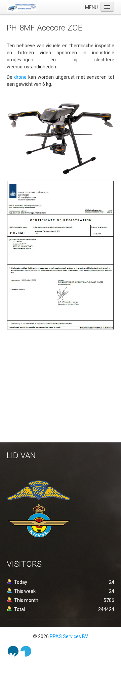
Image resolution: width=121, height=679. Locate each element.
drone (21, 77)
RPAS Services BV (69, 636)
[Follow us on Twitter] (26, 651)
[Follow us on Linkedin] (13, 651)
